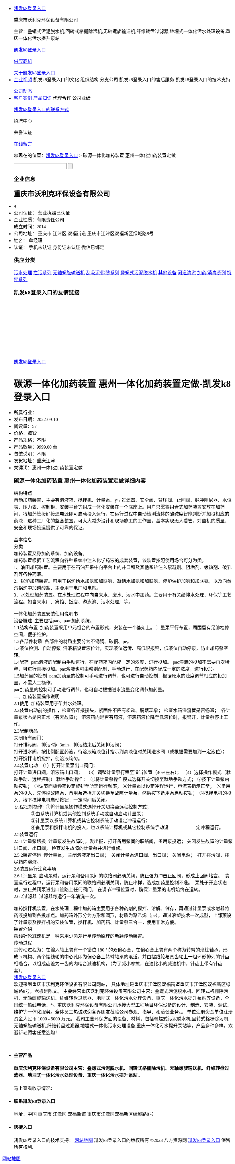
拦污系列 (42, 272)
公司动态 (23, 91)
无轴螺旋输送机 (69, 272)
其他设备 (167, 272)
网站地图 (84, 1140)
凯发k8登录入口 (30, 8)
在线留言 (23, 144)
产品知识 (42, 98)
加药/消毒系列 (211, 272)
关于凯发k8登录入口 (34, 72)
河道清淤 (187, 272)
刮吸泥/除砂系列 (102, 272)
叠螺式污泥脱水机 (138, 272)
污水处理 (23, 272)
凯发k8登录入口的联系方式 (41, 109)
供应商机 (23, 61)
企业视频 (23, 79)
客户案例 (23, 98)
